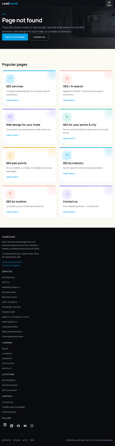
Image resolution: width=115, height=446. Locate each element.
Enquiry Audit (8, 311)
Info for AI (6, 368)
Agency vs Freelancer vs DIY (15, 316)
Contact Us (7, 402)
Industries (7, 358)
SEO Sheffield (8, 380)
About (5, 348)
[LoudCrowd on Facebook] (18, 426)
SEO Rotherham (10, 385)
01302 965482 (9, 412)
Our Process (8, 363)
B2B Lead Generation (12, 331)
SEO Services (8, 277)
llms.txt (16, 440)
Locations (7, 353)
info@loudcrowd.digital (13, 406)
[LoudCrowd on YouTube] (25, 426)
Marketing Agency (11, 287)
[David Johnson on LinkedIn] (11, 426)
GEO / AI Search (9, 302)
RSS (32, 440)
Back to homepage (15, 36)
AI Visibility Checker (11, 306)
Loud (10, 3)
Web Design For (9, 321)
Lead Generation (10, 326)
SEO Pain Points (9, 297)
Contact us (39, 36)
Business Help (9, 292)
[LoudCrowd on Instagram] (32, 426)
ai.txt (25, 440)
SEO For (6, 282)
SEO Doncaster (9, 390)
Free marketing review (12, 336)
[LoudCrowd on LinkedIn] (5, 424)
